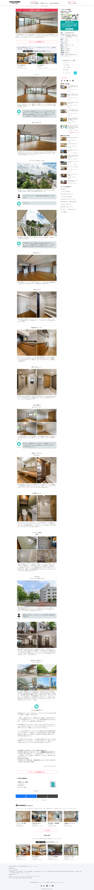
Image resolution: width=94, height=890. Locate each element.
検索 (75, 72)
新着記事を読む (12, 868)
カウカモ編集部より (64, 211)
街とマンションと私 (71, 199)
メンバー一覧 (42, 882)
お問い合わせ (53, 882)
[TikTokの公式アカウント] (64, 80)
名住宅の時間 (63, 206)
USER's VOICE (50, 871)
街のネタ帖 (63, 204)
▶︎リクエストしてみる (23, 758)
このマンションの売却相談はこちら (37, 41)
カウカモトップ (66, 62)
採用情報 (47, 882)
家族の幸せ (18, 872)
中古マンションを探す (72, 3)
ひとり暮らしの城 (78, 871)
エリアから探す (66, 65)
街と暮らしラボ (68, 204)
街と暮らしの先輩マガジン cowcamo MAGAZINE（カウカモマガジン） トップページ (24, 866)
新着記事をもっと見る (73, 132)
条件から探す (65, 69)
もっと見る (47, 830)
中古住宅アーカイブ (44, 3)
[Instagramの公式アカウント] (61, 80)
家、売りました (63, 209)
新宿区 (24, 877)
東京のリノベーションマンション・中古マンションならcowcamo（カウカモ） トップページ (25, 876)
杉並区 (31, 877)
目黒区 (68, 871)
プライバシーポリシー (60, 882)
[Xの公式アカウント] (70, 80)
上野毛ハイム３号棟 (64, 12)
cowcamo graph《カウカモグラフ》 (67, 194)
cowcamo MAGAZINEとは (54, 3)
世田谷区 (72, 871)
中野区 (27, 877)
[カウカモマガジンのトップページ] (14, 2)
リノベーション (26, 872)
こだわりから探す (66, 67)
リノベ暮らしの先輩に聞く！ (66, 191)
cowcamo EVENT (64, 199)
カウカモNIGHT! (19, 871)
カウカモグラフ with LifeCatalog (66, 196)
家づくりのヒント (70, 206)
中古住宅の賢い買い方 (71, 209)
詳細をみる (36, 790)
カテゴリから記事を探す (34, 3)
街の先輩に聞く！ (12, 871)
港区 (65, 871)
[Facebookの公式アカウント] (73, 80)
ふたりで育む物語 (12, 872)
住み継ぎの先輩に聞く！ (73, 201)
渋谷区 (62, 871)
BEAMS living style (64, 201)
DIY (22, 872)
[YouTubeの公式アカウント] (67, 80)
